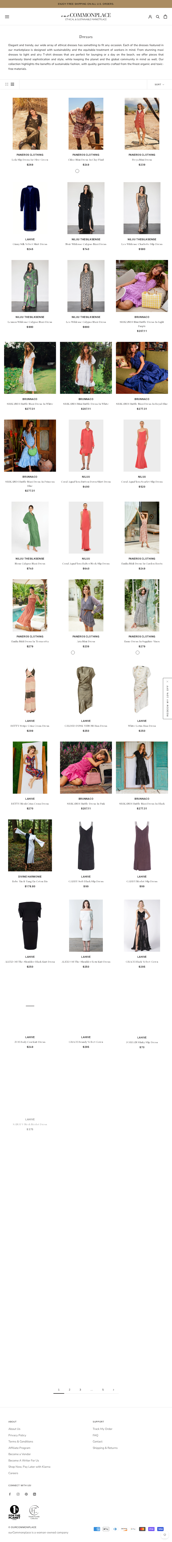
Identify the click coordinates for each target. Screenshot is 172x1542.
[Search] (158, 16)
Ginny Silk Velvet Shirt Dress (30, 244)
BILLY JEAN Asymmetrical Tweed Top (142, 1204)
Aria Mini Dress (86, 641)
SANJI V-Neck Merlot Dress (30, 1122)
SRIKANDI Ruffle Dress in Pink (86, 804)
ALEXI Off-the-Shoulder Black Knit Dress (30, 962)
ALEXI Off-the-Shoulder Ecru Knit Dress (86, 962)
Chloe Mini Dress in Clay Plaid (86, 160)
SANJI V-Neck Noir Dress (30, 1204)
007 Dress (142, 1282)
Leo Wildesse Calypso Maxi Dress (86, 322)
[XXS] (73, 171)
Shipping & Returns (105, 1448)
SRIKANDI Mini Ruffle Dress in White (86, 404)
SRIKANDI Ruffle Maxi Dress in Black (142, 804)
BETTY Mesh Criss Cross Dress (30, 804)
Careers (13, 1473)
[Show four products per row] (12, 84)
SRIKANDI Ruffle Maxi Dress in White (30, 404)
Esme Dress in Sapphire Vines (142, 641)
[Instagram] (18, 1494)
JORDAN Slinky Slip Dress (142, 1042)
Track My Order (102, 1429)
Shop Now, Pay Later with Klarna (29, 1467)
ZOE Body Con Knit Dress (30, 1042)
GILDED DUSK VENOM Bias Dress (86, 726)
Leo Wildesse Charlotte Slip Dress (141, 244)
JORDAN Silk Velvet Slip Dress (86, 1204)
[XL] (94, 171)
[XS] (77, 171)
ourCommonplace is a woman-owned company (38, 1532)
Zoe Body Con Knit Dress (30, 1362)
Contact (97, 1441)
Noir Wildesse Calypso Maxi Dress (86, 244)
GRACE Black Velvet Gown (142, 962)
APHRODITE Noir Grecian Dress (30, 1282)
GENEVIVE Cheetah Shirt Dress (142, 1362)
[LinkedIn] (34, 1494)
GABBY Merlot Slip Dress (142, 881)
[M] (86, 171)
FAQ (95, 1435)
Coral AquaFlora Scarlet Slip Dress (142, 482)
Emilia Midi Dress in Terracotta (30, 641)
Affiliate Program (19, 1448)
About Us (14, 1429)
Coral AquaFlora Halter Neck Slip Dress (86, 563)
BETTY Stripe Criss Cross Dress (30, 726)
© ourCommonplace (22, 1527)
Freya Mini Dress (142, 160)
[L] (90, 171)
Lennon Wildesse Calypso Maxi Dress (30, 322)
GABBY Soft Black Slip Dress (86, 881)
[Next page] (113, 1390)
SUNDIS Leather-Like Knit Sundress (86, 1362)
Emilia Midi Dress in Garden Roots (141, 563)
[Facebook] (9, 1494)
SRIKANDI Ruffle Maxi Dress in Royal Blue (142, 404)
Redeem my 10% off (167, 700)
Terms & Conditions (20, 1441)
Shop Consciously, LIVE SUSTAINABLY (86, 4)
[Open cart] (165, 16)
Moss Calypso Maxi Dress (30, 563)
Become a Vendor (19, 1454)
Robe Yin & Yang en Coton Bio (30, 881)
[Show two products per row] (6, 84)
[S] (81, 171)
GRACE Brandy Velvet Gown (86, 1042)
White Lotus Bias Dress (142, 726)
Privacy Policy (17, 1435)
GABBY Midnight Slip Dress (86, 1282)
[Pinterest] (26, 1494)
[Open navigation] (7, 16)
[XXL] (99, 171)
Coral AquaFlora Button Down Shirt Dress (86, 482)
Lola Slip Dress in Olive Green (30, 160)
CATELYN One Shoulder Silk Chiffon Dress (85, 1122)
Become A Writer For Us (23, 1460)
